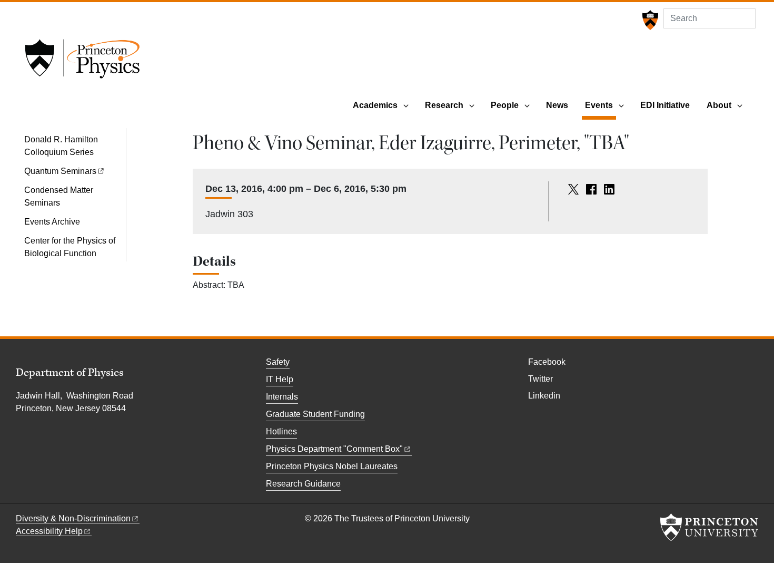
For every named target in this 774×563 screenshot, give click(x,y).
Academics (375, 105)
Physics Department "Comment (334, 448)
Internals (282, 396)
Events (600, 105)
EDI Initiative (665, 105)
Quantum (60, 171)
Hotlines (281, 431)
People (505, 105)
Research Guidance (303, 483)
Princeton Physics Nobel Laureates (332, 466)
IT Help (279, 379)
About (719, 105)
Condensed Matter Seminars (58, 196)
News (557, 105)
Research (444, 105)
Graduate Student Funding (315, 414)
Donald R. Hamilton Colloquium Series (61, 146)
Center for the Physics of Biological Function (69, 247)
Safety (278, 361)
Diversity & (73, 518)
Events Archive (52, 221)
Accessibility (49, 531)
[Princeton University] (649, 20)
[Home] (82, 62)
